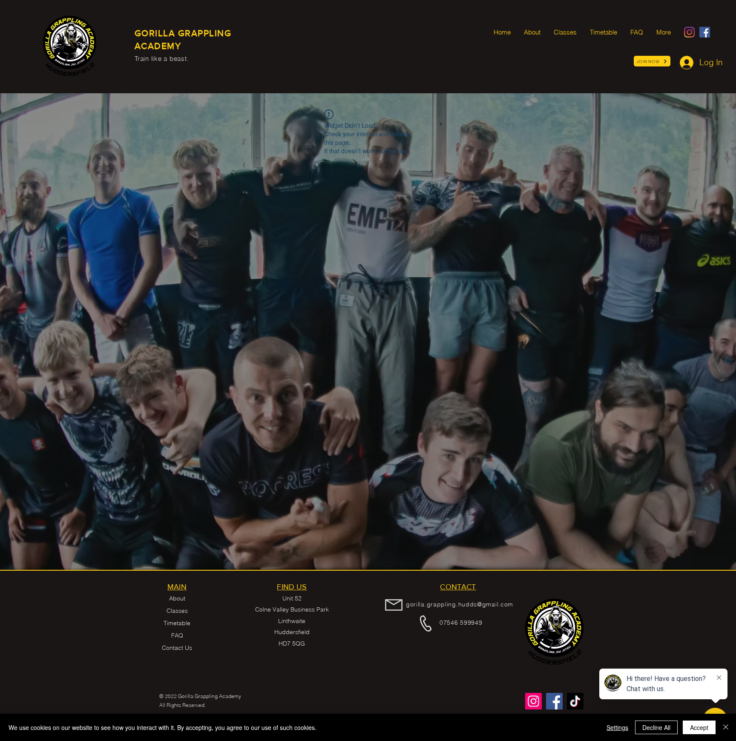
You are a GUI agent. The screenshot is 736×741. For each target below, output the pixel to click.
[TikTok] (575, 701)
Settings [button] (617, 727)
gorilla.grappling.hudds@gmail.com (459, 604)
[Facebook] (704, 32)
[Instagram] (689, 32)
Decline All (656, 727)
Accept (699, 727)
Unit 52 (292, 598)
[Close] (726, 727)
